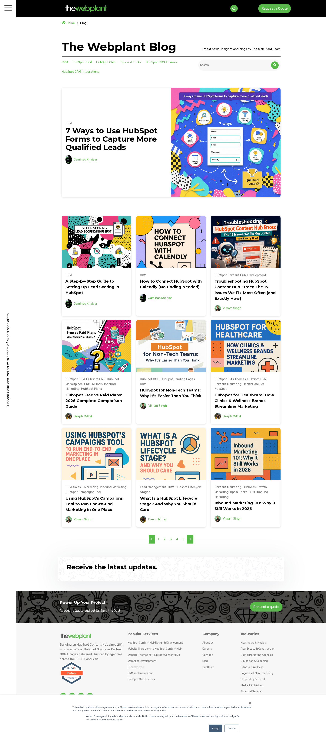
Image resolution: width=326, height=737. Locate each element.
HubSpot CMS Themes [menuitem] (141, 679)
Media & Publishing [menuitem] (252, 685)
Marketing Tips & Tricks (231, 492)
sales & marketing (85, 487)
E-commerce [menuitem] (136, 667)
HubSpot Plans (91, 389)
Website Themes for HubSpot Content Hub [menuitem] (154, 655)
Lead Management (153, 487)
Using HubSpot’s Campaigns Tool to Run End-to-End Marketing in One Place (94, 504)
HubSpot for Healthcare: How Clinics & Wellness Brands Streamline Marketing (244, 401)
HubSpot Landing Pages (178, 379)
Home (71, 23)
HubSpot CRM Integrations (80, 71)
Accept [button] (215, 728)
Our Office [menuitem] (208, 667)
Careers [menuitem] (207, 648)
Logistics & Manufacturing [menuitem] (257, 673)
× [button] (250, 701)
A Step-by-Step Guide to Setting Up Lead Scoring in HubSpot (92, 287)
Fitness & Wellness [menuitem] (252, 667)
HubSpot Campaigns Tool (83, 492)
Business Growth (255, 487)
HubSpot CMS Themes (161, 62)
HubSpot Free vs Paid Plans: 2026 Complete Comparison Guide (93, 401)
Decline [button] (232, 728)
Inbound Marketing (113, 487)
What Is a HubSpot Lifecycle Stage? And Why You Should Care (168, 504)
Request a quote (266, 607)
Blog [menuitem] (205, 661)
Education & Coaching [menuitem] (254, 661)
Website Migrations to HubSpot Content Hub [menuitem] (155, 648)
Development (256, 275)
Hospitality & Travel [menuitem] (253, 679)
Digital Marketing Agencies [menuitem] (257, 655)
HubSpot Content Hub (230, 275)
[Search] (275, 65)
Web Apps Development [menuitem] (142, 661)
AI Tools (97, 384)
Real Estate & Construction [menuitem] (257, 648)
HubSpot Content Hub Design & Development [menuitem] (155, 642)
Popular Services (143, 634)
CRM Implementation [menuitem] (140, 673)
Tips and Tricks (130, 62)
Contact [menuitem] (207, 655)
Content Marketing (228, 384)
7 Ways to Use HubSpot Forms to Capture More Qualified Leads (111, 139)
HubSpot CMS (105, 62)
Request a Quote (274, 8)
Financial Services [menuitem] (252, 691)
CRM (65, 62)
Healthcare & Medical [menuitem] (254, 642)
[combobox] (235, 65)
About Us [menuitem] (208, 642)
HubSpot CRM (82, 62)
